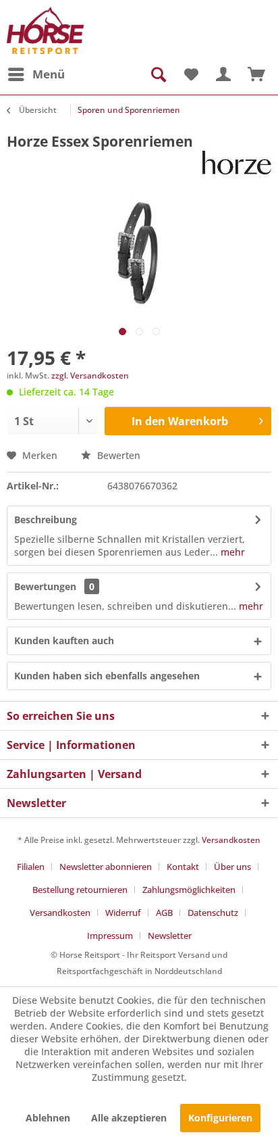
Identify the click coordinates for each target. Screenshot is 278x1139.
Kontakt (183, 867)
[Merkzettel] (190, 74)
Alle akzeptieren (129, 1117)
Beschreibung (45, 519)
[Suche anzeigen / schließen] (157, 74)
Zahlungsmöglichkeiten (188, 889)
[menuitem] (36, 74)
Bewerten (117, 455)
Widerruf (123, 912)
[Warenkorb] (256, 74)
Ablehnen (48, 1117)
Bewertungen (45, 586)
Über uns (232, 867)
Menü (48, 74)
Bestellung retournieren (80, 889)
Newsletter (170, 935)
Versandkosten (231, 840)
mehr (231, 552)
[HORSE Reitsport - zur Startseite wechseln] (45, 30)
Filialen (31, 867)
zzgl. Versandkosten (90, 375)
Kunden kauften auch (64, 640)
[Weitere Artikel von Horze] (236, 162)
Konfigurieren (220, 1117)
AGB (164, 912)
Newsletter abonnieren (105, 867)
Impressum (110, 935)
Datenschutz (213, 912)
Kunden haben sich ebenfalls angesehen (107, 675)
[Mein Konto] (223, 74)
